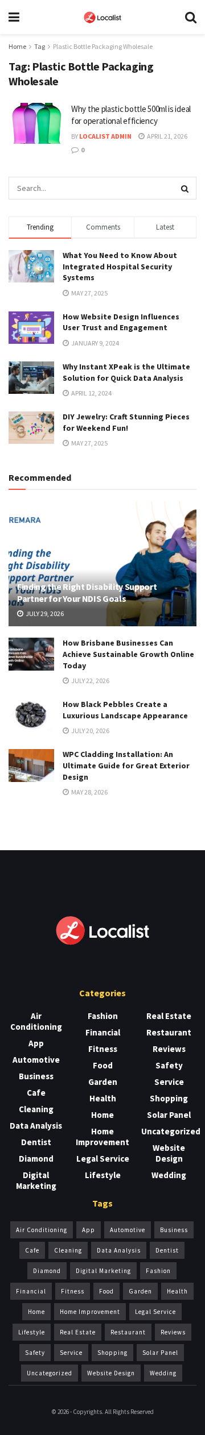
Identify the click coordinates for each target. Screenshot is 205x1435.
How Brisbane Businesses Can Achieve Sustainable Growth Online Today (128, 654)
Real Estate (168, 1015)
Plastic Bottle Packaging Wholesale (103, 46)
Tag (39, 46)
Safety (169, 1065)
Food (103, 1065)
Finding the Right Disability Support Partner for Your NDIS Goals (87, 592)
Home (17, 46)
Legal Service (102, 1158)
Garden (102, 1081)
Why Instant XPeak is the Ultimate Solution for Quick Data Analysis (126, 372)
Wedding (168, 1175)
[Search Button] (185, 188)
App (36, 1043)
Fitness (102, 1048)
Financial (102, 1032)
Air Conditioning (36, 1021)
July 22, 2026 (89, 680)
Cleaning (36, 1109)
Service (169, 1081)
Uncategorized (170, 1131)
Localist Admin (105, 136)
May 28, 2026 (89, 792)
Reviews (169, 1048)
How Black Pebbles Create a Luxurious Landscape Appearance (125, 710)
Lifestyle (103, 1175)
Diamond (36, 1158)
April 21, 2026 (166, 136)
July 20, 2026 (89, 730)
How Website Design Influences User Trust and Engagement (121, 322)
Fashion (103, 1015)
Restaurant (168, 1032)
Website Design (169, 1153)
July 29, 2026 (44, 613)
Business (36, 1076)
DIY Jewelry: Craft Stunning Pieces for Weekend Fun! (126, 422)
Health (102, 1098)
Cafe (36, 1092)
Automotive (36, 1059)
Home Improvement (102, 1136)
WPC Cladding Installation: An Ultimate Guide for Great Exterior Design (126, 765)
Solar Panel (169, 1114)
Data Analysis (36, 1125)
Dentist (36, 1142)
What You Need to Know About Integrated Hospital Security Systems (120, 266)
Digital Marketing (36, 1180)
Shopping (169, 1098)
